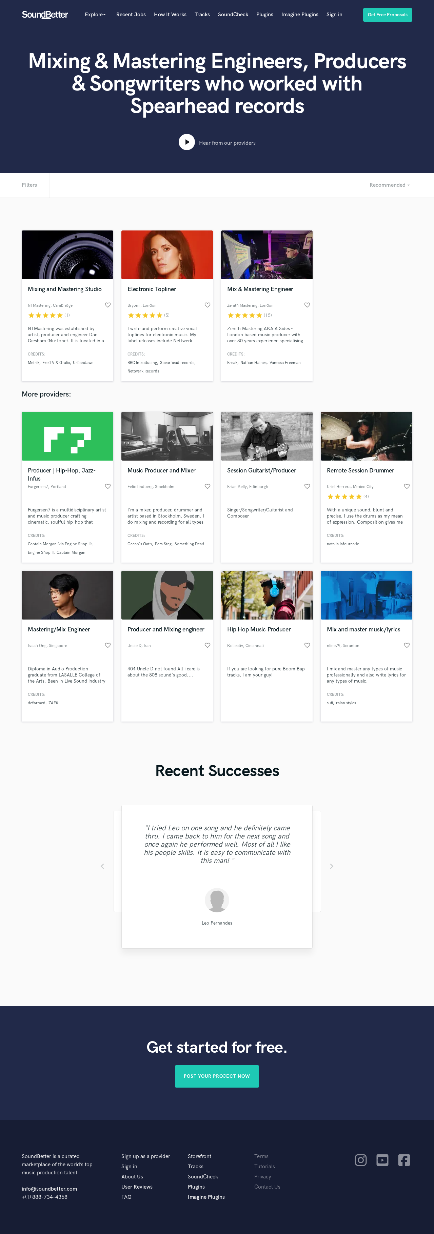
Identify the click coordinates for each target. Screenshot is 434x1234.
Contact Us (267, 1187)
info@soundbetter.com (49, 1189)
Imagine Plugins (299, 15)
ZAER (53, 703)
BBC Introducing (142, 362)
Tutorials (264, 1167)
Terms (261, 1156)
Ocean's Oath (139, 544)
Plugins (264, 15)
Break (232, 362)
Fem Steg (163, 544)
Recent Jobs (131, 15)
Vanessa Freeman (285, 362)
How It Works (170, 15)
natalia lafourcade (343, 544)
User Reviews (137, 1187)
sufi (330, 703)
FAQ (126, 1197)
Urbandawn (83, 362)
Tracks (202, 15)
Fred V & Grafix (56, 362)
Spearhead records (177, 362)
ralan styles (346, 703)
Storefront (199, 1156)
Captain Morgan (71, 552)
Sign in (334, 15)
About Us (132, 1177)
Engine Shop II (41, 552)
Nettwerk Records (143, 371)
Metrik (33, 362)
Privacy (262, 1177)
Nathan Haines (253, 362)
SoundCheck (233, 15)
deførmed (36, 703)
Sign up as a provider (145, 1156)
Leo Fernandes (217, 923)
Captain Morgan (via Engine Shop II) (60, 544)
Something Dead (189, 544)
